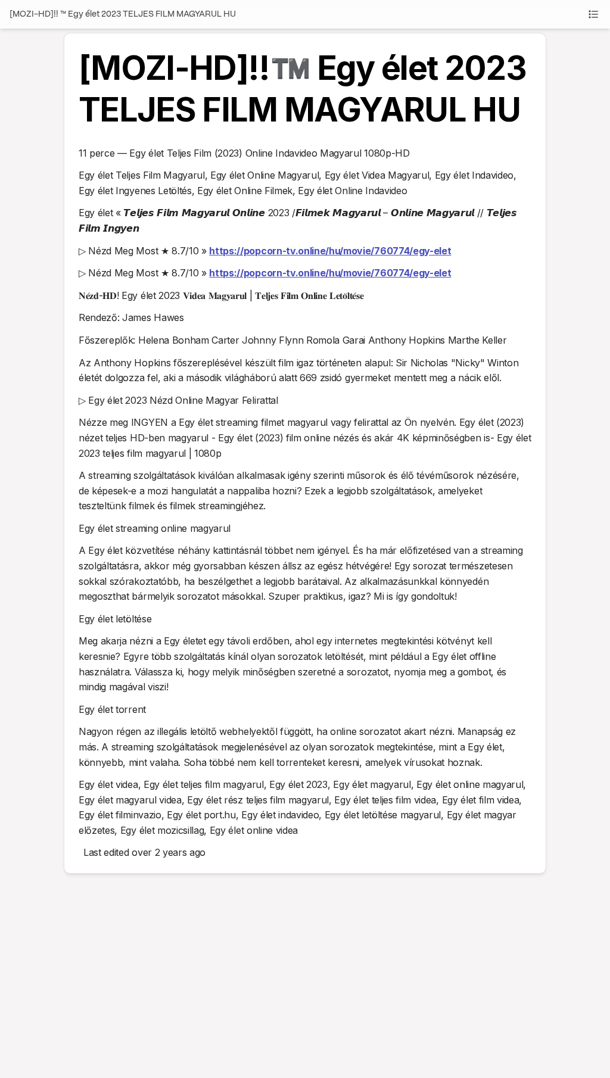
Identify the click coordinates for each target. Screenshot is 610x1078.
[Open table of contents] (593, 14)
